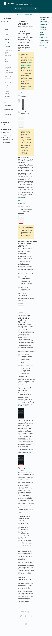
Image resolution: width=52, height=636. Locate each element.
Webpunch (6, 120)
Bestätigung (7, 99)
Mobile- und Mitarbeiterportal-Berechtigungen (27, 65)
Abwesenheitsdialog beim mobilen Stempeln (45, 24)
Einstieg (6, 29)
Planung (6, 37)
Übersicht (6, 34)
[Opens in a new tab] (26, 624)
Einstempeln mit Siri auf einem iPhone (44, 42)
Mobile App (6, 24)
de (31, 4)
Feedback (6, 132)
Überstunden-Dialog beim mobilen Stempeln (44, 30)
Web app (5, 21)
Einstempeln (7, 42)
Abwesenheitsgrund (8, 109)
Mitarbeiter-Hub (6, 123)
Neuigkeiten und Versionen (7, 17)
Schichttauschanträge (8, 103)
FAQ (5, 117)
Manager (6, 39)
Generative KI (7, 135)
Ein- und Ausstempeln (43, 20)
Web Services (7, 127)
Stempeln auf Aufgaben (44, 35)
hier (19, 200)
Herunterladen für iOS (33, 2)
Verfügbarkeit (7, 105)
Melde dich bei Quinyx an (21, 2)
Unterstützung (7, 129)
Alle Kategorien (20, 14)
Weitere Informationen (44, 46)
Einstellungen (7, 114)
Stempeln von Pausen (44, 38)
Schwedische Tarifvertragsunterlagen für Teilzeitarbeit (7, 140)
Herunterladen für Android (22, 4)
